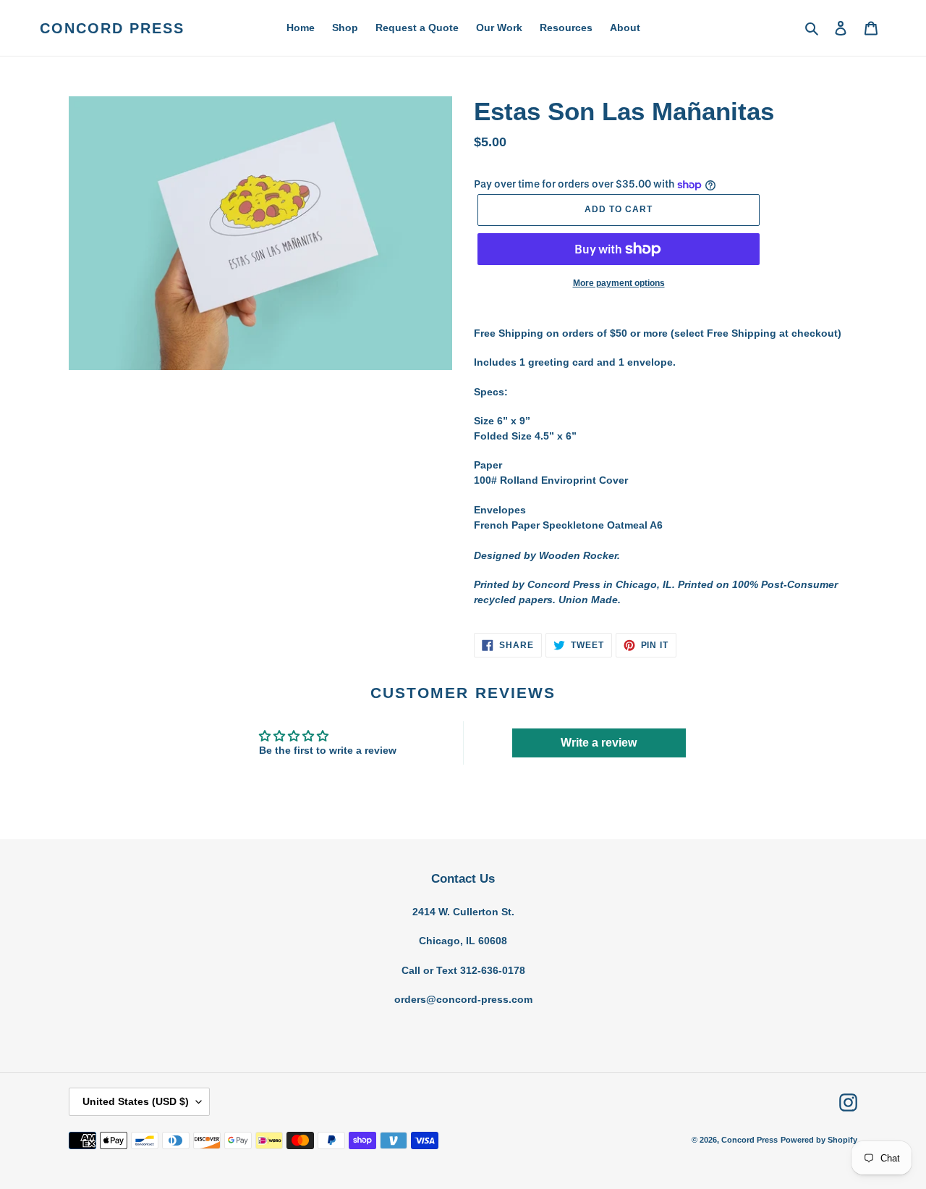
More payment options (619, 283)
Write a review (599, 742)
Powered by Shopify (819, 1139)
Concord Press (112, 28)
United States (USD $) (135, 1101)
